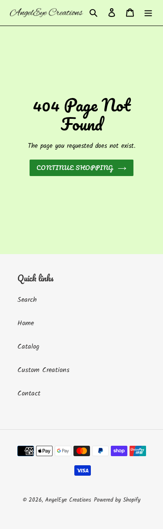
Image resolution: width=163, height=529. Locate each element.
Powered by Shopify (117, 500)
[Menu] (148, 12)
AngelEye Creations (68, 500)
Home (25, 323)
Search (27, 299)
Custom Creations (43, 370)
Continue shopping (75, 168)
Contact (28, 393)
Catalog (28, 346)
